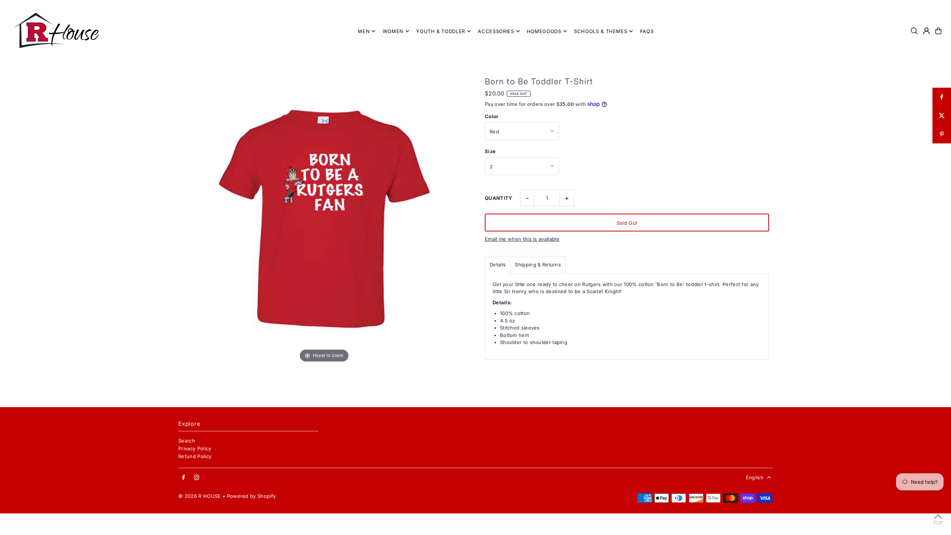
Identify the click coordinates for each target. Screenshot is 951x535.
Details (498, 265)
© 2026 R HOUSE (199, 496)
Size (490, 151)
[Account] (926, 30)
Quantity (499, 198)
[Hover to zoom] (324, 218)
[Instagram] (196, 478)
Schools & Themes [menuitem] (600, 31)
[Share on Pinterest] (941, 134)
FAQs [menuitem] (647, 31)
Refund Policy (194, 456)
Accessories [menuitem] (496, 31)
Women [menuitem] (393, 31)
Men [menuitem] (364, 31)
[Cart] (938, 30)
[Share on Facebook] (941, 97)
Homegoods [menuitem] (544, 31)
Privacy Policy (194, 448)
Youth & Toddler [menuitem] (440, 31)
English (754, 477)
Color (492, 116)
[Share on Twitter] (941, 115)
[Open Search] (914, 30)
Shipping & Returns (538, 265)
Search (186, 441)
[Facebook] (183, 478)
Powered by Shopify (251, 496)
